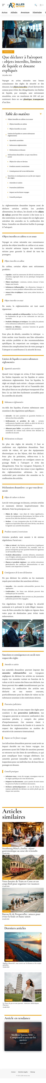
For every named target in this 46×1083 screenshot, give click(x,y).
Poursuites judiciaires (16, 187)
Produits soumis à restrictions (19, 166)
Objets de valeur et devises (18, 161)
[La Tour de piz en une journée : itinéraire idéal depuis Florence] (23, 987)
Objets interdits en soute (17, 129)
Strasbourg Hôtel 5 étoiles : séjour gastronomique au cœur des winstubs (19, 849)
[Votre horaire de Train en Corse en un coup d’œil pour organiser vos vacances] (23, 867)
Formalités (8, 52)
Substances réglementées (18, 145)
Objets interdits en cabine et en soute (20, 119)
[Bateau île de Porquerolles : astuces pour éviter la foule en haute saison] (23, 900)
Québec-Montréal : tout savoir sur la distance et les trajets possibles (22, 964)
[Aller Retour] (16, 5)
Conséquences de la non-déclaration (21, 171)
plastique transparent (33, 99)
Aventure (6, 911)
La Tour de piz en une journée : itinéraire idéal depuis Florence (21, 1004)
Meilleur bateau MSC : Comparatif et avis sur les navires (23, 1037)
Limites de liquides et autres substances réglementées (21, 135)
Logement (7, 845)
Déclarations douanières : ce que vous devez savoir (22, 156)
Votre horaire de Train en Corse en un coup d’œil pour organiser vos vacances (20, 882)
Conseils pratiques (15, 197)
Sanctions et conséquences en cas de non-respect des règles (24, 177)
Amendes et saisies (15, 183)
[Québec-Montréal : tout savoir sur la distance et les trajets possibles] (23, 947)
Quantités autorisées (16, 140)
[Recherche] (36, 5)
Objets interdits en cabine (18, 124)
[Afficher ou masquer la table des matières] (36, 114)
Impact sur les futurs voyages (19, 192)
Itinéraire (7, 878)
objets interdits (20, 87)
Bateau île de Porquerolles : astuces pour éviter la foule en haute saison (21, 915)
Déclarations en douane (17, 150)
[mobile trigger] (4, 5)
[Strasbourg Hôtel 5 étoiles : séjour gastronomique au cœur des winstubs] (23, 834)
